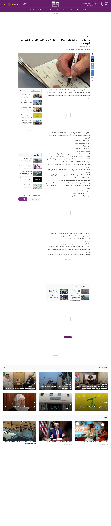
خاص (58, 9)
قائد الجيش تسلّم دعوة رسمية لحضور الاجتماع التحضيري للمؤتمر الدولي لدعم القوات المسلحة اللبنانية (26, 95)
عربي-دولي (40, 9)
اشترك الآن (97, 5)
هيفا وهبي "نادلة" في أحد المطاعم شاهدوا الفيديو (94, 442)
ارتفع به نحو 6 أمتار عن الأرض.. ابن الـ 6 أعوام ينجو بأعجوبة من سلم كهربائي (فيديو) (20, 442)
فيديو (64, 9)
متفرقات (32, 9)
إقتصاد (49, 9)
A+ (92, 77)
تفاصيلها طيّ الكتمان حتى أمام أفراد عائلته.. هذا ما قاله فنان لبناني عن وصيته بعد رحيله (54, 293)
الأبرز (78, 9)
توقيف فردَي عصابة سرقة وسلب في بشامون (75, 291)
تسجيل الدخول (90, 5)
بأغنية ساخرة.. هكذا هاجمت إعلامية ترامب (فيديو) (59, 442)
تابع (68, 337)
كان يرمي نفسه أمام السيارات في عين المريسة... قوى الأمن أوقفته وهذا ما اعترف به (75, 299)
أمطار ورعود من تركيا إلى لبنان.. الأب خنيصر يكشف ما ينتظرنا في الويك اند (26, 172)
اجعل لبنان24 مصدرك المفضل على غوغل (76, 49)
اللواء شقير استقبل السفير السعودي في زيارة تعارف (26, 108)
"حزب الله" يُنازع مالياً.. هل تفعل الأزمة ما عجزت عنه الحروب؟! (26, 115)
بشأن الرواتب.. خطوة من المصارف (27, 185)
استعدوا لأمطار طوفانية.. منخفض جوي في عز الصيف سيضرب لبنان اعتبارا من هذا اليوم (26, 159)
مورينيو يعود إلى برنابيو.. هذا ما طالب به (54, 296)
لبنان (71, 9)
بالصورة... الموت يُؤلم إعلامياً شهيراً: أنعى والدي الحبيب (26, 179)
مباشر (84, 9)
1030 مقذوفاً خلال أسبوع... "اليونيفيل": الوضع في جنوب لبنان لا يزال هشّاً (26, 101)
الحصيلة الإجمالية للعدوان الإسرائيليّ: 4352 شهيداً (26, 121)
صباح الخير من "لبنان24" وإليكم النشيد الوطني (25, 166)
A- (92, 80)
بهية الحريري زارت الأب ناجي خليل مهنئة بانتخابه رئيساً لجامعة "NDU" (20, 408)
